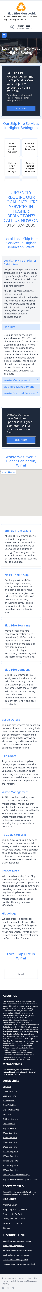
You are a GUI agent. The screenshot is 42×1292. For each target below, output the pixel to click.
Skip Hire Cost (9, 1123)
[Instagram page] (8, 1288)
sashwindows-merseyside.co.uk (17, 1241)
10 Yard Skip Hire (10, 1151)
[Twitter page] (13, 1288)
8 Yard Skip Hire (10, 1147)
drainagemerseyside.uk (13, 1245)
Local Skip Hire (9, 1096)
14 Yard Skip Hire (10, 1161)
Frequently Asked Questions (15, 1209)
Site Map (6, 1228)
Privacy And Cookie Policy (14, 1218)
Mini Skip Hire (9, 1100)
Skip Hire (7, 1086)
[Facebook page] (3, 1288)
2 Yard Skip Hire (10, 1133)
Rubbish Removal (10, 1119)
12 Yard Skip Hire (10, 1156)
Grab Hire (7, 1114)
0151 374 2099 (21, 225)
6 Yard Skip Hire (10, 1142)
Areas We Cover (10, 1205)
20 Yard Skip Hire (10, 1165)
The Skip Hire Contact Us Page (16, 1174)
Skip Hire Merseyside (21, 13)
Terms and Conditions (12, 1223)
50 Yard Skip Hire (10, 1170)
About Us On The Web (12, 1214)
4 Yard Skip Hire (10, 1137)
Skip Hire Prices (10, 1128)
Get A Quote (21, 108)
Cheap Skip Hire (10, 1091)
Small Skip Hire (9, 1105)
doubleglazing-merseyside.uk (16, 1255)
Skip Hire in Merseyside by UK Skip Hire (20, 1179)
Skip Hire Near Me (11, 1110)
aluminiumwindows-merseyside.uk (18, 1250)
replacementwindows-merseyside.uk (19, 1264)
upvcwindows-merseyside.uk (15, 1259)
